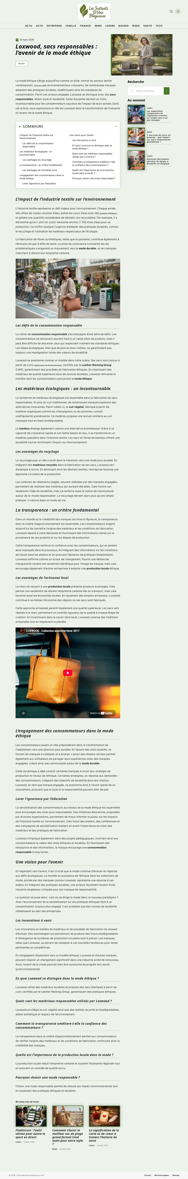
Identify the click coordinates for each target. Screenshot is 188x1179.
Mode (21, 63)
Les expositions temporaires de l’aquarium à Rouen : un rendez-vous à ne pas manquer (157, 115)
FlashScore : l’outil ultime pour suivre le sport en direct (30, 1133)
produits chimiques (108, 213)
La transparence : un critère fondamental (41, 165)
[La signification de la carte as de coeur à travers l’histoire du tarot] (104, 1116)
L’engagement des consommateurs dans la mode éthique (42, 177)
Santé (149, 132)
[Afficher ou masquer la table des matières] (80, 126)
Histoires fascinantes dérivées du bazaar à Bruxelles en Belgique (158, 161)
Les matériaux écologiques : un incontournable (36, 153)
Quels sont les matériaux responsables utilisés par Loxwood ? (92, 155)
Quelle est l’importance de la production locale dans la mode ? (93, 172)
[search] (171, 11)
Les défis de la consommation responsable (38, 145)
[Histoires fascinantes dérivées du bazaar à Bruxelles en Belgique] (136, 160)
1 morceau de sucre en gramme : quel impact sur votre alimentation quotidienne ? (159, 138)
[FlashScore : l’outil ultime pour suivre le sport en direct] (31, 1116)
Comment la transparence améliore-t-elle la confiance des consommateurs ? (93, 163)
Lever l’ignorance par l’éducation (39, 183)
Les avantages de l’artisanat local (39, 170)
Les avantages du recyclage (36, 159)
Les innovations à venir (84, 140)
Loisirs (18, 1142)
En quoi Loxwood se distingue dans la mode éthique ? (92, 147)
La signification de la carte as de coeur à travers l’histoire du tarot (104, 1135)
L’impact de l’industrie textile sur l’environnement (36, 137)
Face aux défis (40, 85)
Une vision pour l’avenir (82, 135)
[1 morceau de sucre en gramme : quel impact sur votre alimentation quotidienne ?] (136, 137)
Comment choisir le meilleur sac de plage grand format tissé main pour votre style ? (67, 1137)
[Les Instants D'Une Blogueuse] (94, 11)
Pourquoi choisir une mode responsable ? (93, 178)
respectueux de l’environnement (48, 365)
